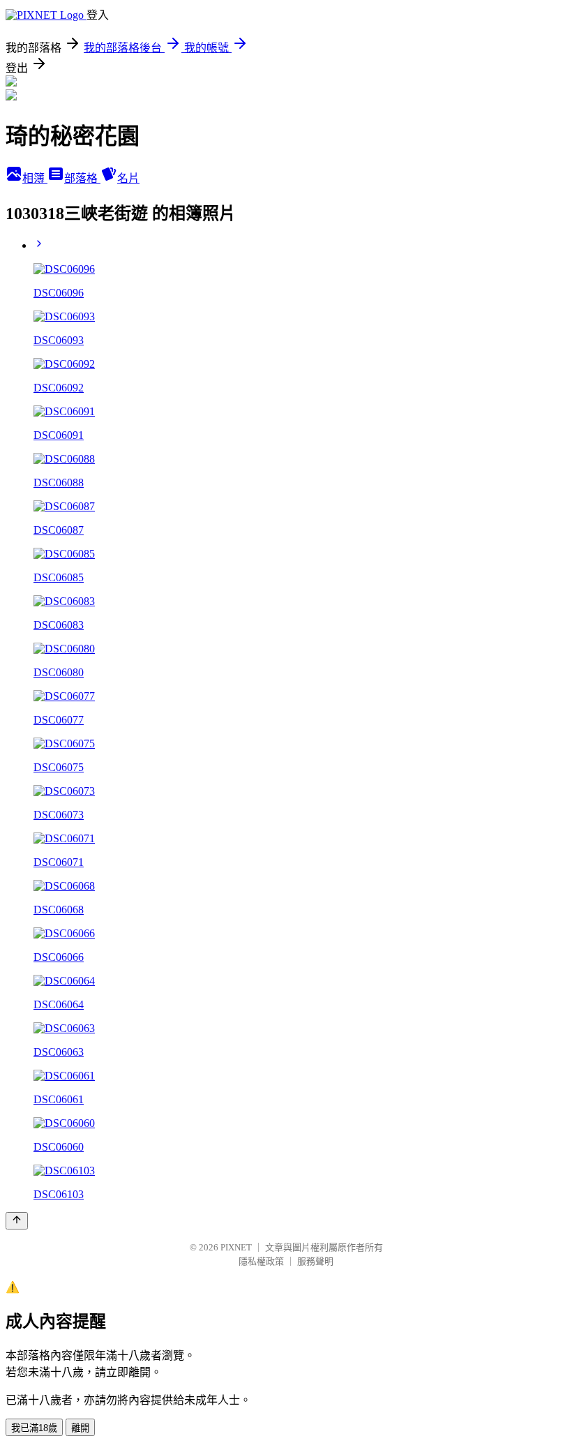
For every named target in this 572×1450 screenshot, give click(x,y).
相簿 (34, 178)
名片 (128, 178)
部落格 (82, 178)
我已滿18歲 (34, 1428)
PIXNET (236, 1247)
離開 (80, 1428)
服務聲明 (315, 1261)
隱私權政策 (261, 1261)
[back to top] (17, 1220)
